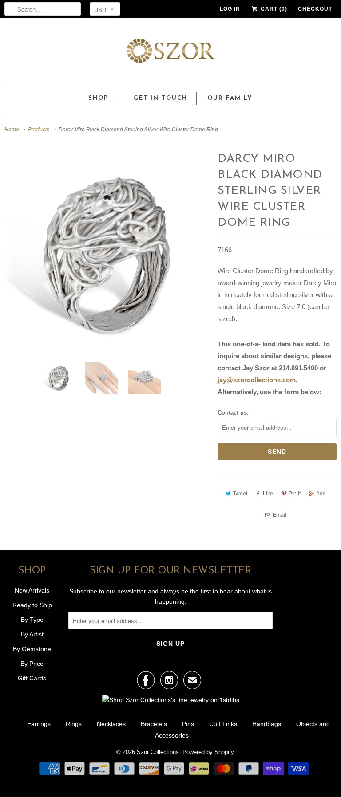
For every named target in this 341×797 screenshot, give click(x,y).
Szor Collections (158, 752)
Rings (74, 723)
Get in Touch (160, 98)
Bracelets (154, 723)
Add (321, 494)
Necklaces (111, 723)
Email (279, 515)
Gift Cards (32, 678)
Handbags (266, 723)
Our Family (230, 98)
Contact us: (233, 412)
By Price (32, 663)
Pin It (295, 494)
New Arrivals (32, 590)
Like (268, 494)
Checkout (315, 9)
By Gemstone (32, 648)
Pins (188, 723)
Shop (98, 98)
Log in (230, 9)
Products (38, 129)
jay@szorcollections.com (257, 380)
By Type (32, 619)
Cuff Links (223, 723)
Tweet (240, 494)
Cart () (273, 9)
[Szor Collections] (170, 53)
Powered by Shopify (208, 752)
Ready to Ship (32, 605)
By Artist (32, 634)
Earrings (39, 723)
